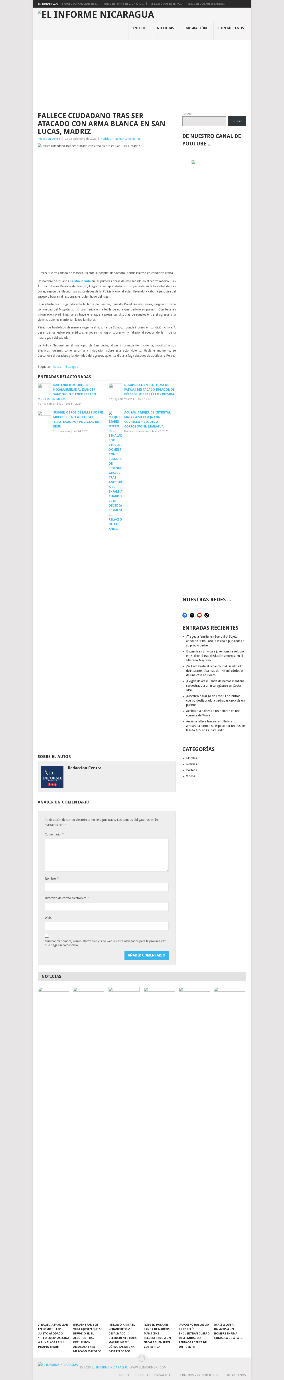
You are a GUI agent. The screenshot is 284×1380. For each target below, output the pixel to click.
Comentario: (54, 834)
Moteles (191, 758)
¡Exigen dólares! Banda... (206, 3)
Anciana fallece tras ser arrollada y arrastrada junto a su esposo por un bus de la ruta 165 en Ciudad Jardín (215, 726)
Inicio (139, 28)
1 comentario (61, 431)
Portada (191, 770)
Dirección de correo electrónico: (67, 898)
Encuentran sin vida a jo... (124, 3)
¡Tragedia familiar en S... (79, 3)
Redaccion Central (49, 138)
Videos (190, 776)
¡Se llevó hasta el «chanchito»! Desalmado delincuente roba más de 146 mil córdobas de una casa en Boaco (214, 670)
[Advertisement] (142, 73)
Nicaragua (71, 366)
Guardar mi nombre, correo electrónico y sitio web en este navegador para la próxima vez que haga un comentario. (105, 943)
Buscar (186, 114)
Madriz (57, 366)
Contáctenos (231, 28)
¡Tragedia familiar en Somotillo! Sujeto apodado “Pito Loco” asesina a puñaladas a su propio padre (215, 641)
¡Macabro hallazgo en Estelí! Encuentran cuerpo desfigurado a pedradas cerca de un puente (215, 700)
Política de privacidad (153, 1375)
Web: (48, 917)
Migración (196, 28)
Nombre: (52, 878)
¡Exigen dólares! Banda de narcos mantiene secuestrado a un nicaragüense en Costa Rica (215, 685)
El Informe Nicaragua (110, 1367)
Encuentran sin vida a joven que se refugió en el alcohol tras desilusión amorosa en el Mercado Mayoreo (215, 656)
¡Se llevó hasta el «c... (166, 3)
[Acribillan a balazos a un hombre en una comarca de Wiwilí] (229, 1153)
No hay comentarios (127, 138)
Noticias (165, 28)
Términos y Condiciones (198, 1375)
